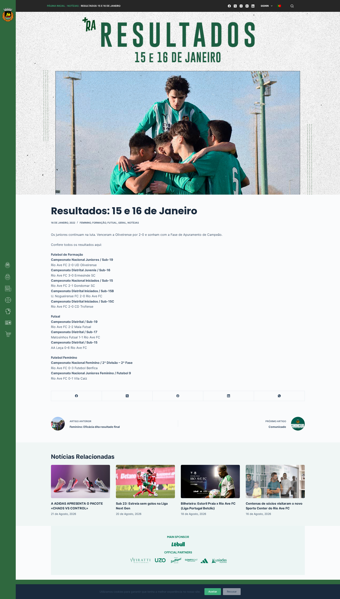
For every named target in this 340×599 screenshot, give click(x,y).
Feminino (85, 222)
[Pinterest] (178, 396)
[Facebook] (229, 6)
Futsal (112, 222)
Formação (99, 222)
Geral (122, 222)
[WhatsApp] (279, 396)
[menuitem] (279, 6)
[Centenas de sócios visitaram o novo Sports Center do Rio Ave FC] (275, 481)
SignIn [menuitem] (265, 5)
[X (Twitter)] (235, 6)
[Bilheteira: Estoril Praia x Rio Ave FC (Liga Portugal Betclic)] (210, 481)
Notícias (73, 5)
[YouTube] (247, 6)
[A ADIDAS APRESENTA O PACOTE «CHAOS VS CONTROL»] (80, 481)
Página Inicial (56, 5)
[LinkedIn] (252, 6)
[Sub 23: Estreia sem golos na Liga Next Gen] (145, 481)
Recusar (232, 591)
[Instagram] (241, 6)
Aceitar (212, 591)
